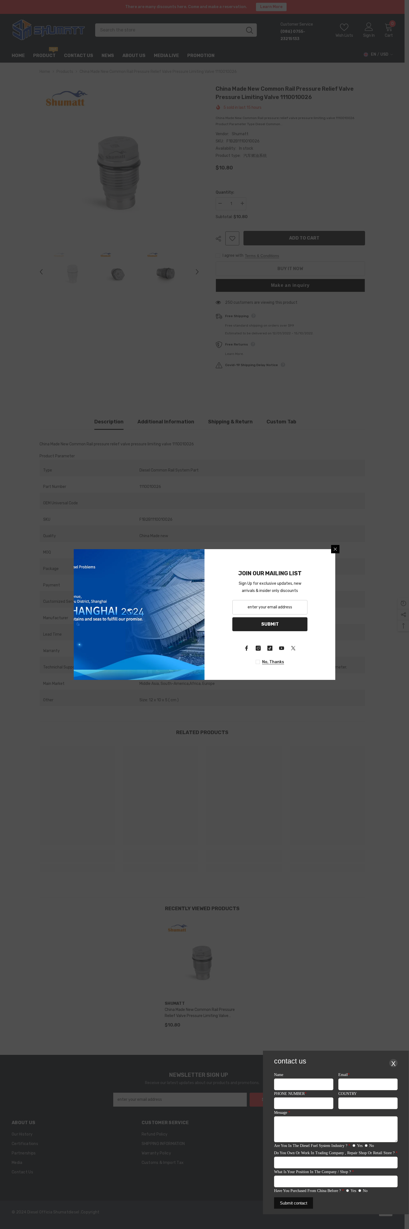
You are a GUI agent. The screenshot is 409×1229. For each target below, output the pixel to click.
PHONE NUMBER (290, 1094)
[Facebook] (246, 648)
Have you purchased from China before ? (309, 1191)
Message (282, 1112)
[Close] (335, 549)
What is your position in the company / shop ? (314, 1172)
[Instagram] (258, 648)
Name (278, 1075)
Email (344, 1075)
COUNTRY (347, 1094)
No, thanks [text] (273, 662)
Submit (270, 624)
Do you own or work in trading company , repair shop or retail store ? (336, 1153)
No (371, 1146)
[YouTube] (281, 648)
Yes (360, 1146)
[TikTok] (270, 648)
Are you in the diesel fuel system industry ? (312, 1146)
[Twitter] (293, 648)
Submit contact (293, 1203)
